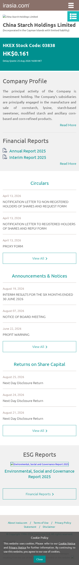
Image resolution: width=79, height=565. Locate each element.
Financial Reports (38, 494)
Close (39, 559)
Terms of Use (41, 522)
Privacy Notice (17, 547)
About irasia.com (17, 522)
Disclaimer (49, 526)
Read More (68, 125)
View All (38, 258)
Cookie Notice (67, 543)
